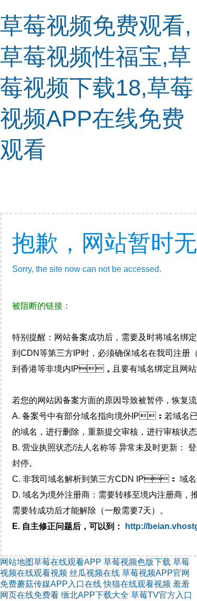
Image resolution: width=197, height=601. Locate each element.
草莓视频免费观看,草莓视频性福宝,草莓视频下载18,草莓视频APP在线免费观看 (96, 87)
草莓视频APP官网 (156, 572)
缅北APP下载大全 (95, 595)
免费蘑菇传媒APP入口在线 (50, 583)
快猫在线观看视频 (137, 583)
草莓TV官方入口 (161, 595)
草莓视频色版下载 (137, 561)
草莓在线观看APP (67, 561)
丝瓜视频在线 (94, 572)
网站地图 (17, 561)
